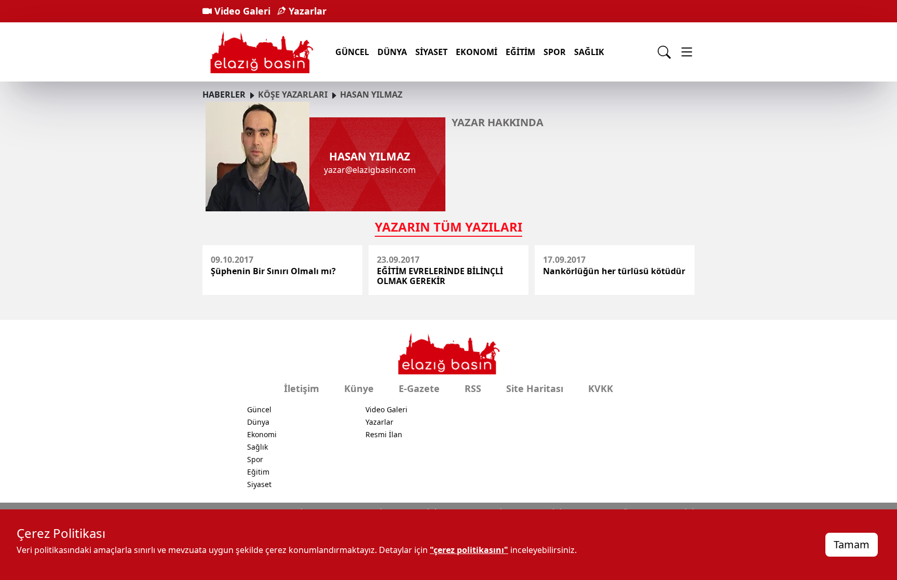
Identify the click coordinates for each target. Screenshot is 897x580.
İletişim (301, 388)
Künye (359, 388)
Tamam (851, 544)
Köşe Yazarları (293, 94)
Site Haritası (534, 388)
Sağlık (589, 52)
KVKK (600, 388)
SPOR (554, 52)
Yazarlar (306, 11)
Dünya (258, 422)
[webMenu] (687, 52)
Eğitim (258, 472)
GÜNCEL (352, 52)
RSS (473, 388)
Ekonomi (262, 434)
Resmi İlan (383, 434)
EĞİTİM (520, 52)
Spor (255, 459)
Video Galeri (241, 11)
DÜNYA (392, 52)
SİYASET (431, 52)
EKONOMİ (476, 52)
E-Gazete (419, 388)
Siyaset (259, 484)
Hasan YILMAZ (371, 94)
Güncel (259, 409)
